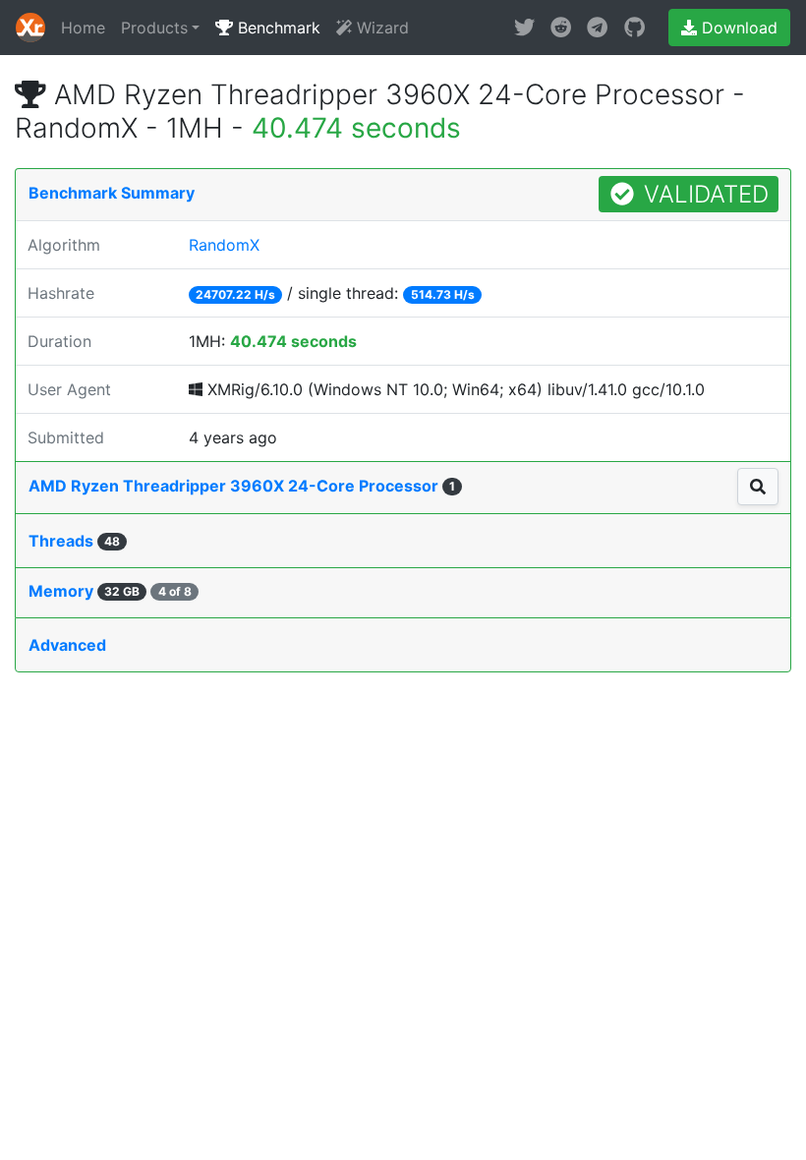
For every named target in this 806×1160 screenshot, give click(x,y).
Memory (110, 591)
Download (737, 27)
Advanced (67, 645)
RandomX (224, 245)
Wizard (380, 27)
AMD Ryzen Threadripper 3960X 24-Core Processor (242, 485)
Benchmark (276, 27)
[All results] (757, 486)
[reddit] (561, 27)
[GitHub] (634, 27)
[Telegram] (597, 27)
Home (83, 27)
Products (154, 27)
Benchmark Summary (112, 193)
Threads (74, 541)
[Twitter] (524, 27)
